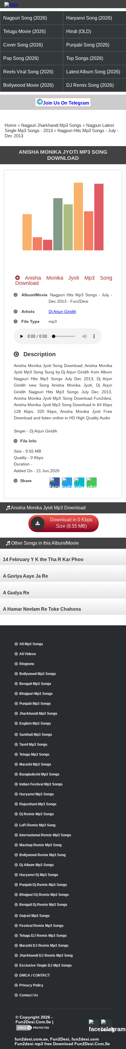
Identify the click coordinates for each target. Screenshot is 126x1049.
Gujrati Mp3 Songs (34, 916)
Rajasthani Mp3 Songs (38, 804)
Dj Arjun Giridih (62, 311)
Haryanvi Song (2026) (89, 17)
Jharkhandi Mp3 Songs (38, 714)
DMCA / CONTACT (34, 975)
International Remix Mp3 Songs (45, 835)
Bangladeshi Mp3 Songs (39, 774)
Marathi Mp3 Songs (35, 764)
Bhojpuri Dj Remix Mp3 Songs (44, 895)
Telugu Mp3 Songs (34, 754)
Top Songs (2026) (84, 58)
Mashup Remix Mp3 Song (40, 845)
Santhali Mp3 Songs (35, 735)
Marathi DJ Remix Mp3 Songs (44, 946)
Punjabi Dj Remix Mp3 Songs (43, 885)
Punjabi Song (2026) (87, 44)
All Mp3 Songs (31, 644)
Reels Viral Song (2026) (28, 71)
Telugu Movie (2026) (24, 31)
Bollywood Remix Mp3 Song (42, 855)
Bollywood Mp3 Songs (37, 674)
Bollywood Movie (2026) (28, 85)
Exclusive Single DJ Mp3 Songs (45, 965)
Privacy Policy (31, 985)
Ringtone (26, 664)
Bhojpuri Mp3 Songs (36, 694)
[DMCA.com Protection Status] (33, 1030)
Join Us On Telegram (66, 103)
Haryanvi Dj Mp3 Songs (38, 875)
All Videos (27, 654)
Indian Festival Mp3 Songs (41, 784)
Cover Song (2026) (23, 44)
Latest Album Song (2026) (93, 71)
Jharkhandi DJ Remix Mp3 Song (46, 955)
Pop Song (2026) (21, 58)
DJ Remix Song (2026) (90, 85)
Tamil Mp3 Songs (33, 744)
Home (10, 125)
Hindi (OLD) (78, 31)
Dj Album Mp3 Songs (36, 865)
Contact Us (28, 995)
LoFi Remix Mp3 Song (37, 825)
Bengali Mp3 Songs (35, 684)
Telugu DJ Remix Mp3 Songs (43, 936)
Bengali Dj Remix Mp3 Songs (43, 905)
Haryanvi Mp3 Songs (36, 794)
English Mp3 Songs (35, 723)
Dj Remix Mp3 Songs (36, 814)
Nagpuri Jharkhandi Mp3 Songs (51, 125)
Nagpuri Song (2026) (25, 17)
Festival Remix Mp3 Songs (41, 926)
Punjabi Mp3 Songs (35, 704)
